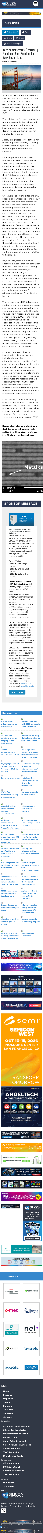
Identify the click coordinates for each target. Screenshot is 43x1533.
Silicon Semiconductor (14, 1430)
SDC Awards (9, 1486)
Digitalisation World (13, 1456)
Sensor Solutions (11, 1448)
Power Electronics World (15, 1434)
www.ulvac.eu (26, 683)
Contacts (7, 1417)
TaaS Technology (12, 1452)
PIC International (11, 1467)
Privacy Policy (32, 1525)
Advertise (8, 1410)
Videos (6, 1402)
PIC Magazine (10, 1437)
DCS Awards (9, 1483)
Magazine (8, 1399)
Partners (7, 1406)
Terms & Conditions (20, 1525)
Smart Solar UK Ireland (14, 1441)
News (6, 1391)
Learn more (17, 692)
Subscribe (8, 1413)
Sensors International (14, 1471)
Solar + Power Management (17, 1445)
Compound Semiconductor (16, 1426)
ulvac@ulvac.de (27, 686)
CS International (11, 1463)
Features (7, 1395)
